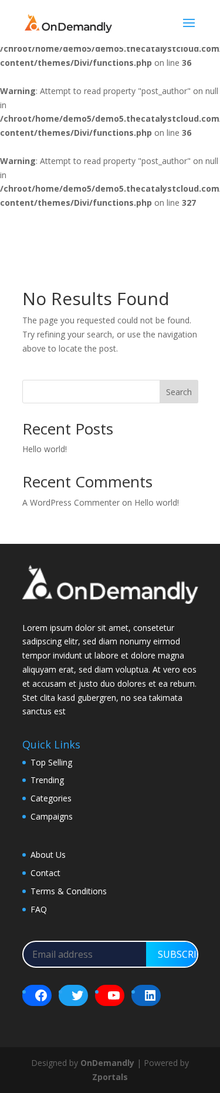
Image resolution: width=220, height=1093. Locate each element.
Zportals (110, 1076)
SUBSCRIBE (183, 954)
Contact (45, 872)
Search (179, 391)
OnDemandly (107, 1062)
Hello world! (44, 448)
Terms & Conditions (69, 891)
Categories (51, 798)
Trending (47, 780)
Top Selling (51, 762)
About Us (48, 854)
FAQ (39, 909)
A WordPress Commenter (71, 502)
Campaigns (52, 816)
